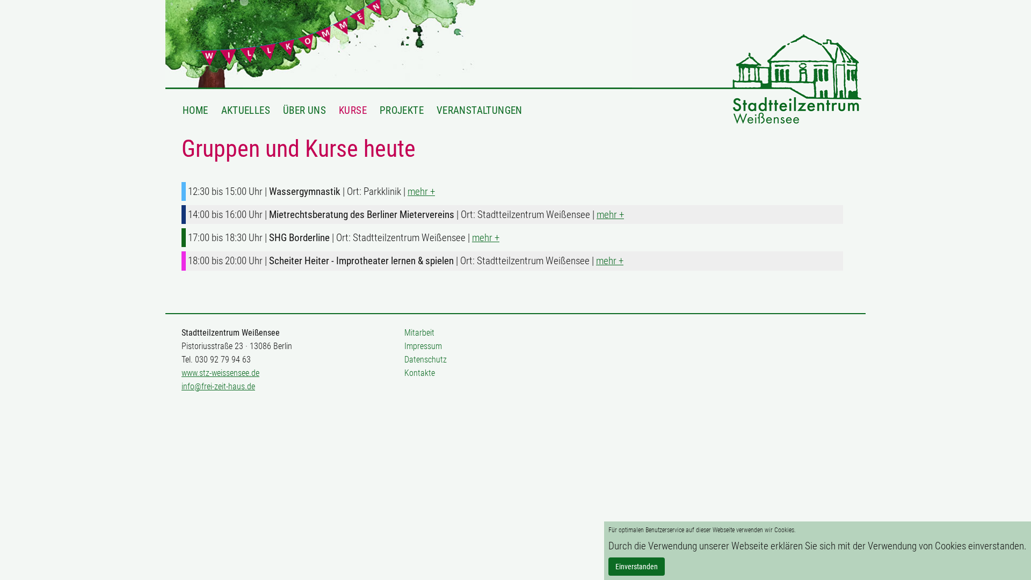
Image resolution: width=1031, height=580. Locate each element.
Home (195, 110)
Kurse (353, 110)
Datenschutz (425, 359)
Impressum (423, 346)
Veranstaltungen (479, 110)
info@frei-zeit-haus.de (218, 386)
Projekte (402, 110)
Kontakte (419, 373)
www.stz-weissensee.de (220, 373)
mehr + (421, 191)
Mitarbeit (419, 333)
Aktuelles (245, 110)
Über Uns (304, 110)
